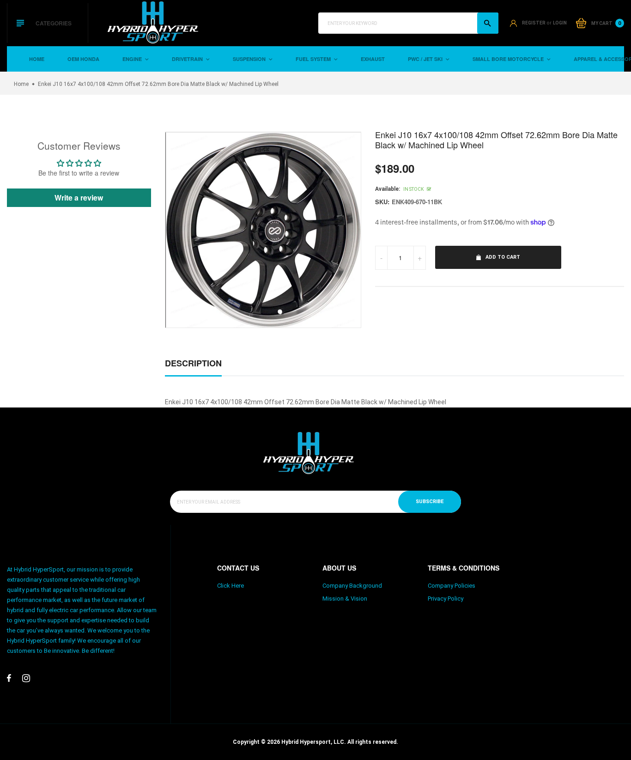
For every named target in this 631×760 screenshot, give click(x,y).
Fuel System (314, 58)
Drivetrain (188, 58)
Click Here (230, 585)
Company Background (352, 585)
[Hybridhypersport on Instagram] (26, 678)
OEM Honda (83, 58)
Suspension (250, 58)
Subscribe (429, 502)
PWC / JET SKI (426, 58)
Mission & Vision (344, 598)
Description (193, 363)
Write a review (79, 197)
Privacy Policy (445, 598)
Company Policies (451, 585)
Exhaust (373, 58)
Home (36, 58)
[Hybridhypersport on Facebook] (9, 678)
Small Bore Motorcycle (509, 58)
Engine (132, 58)
